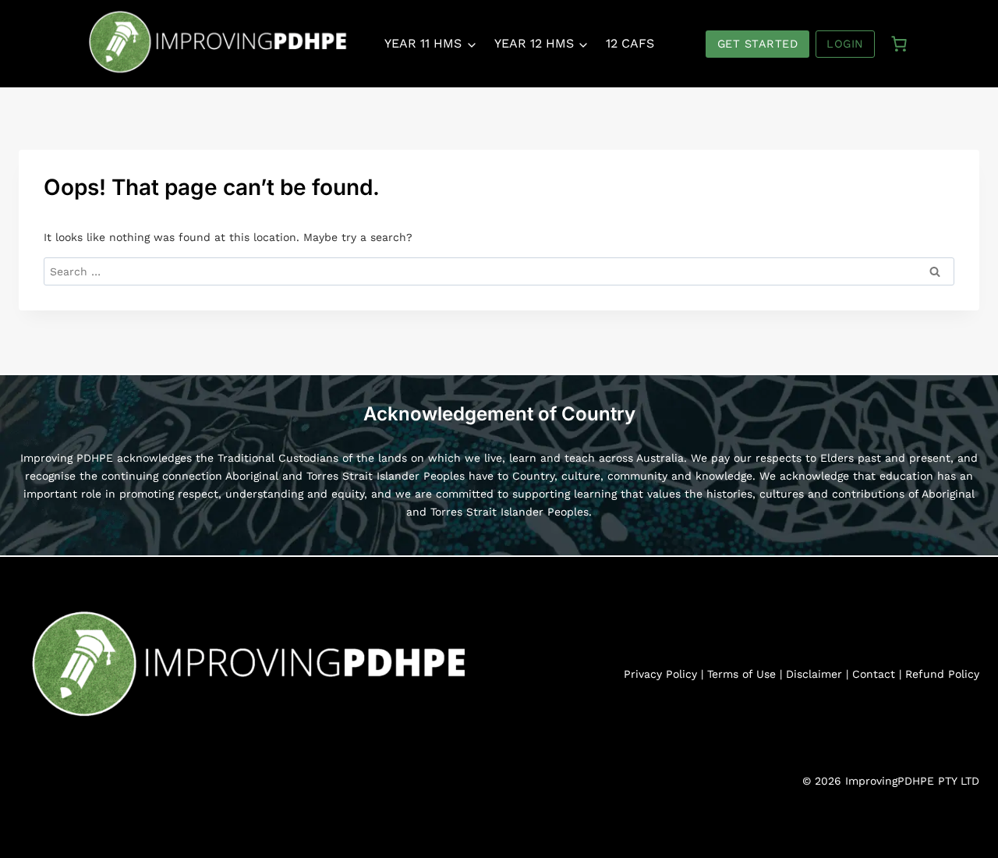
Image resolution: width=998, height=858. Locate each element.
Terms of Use (741, 674)
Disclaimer (814, 674)
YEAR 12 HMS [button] (534, 43)
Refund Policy (942, 674)
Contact (873, 674)
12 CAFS (630, 43)
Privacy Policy (660, 674)
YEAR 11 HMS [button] (423, 43)
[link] (899, 44)
